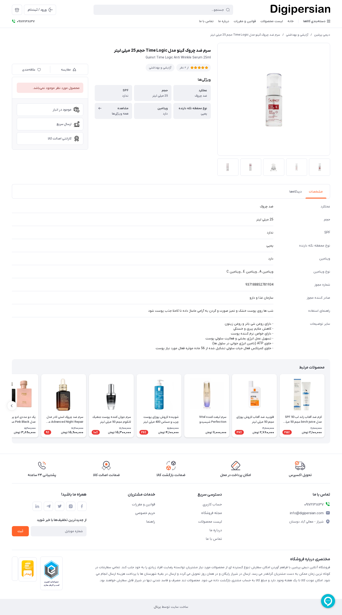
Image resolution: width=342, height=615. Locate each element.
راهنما (150, 521)
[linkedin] (37, 506)
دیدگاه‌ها (295, 191)
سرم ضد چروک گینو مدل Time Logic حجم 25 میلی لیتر (245, 35)
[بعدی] (12, 405)
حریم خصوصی (145, 513)
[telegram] (48, 506)
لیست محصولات (210, 521)
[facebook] (82, 506)
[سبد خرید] (17, 10)
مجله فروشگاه (211, 513)
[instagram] (70, 506)
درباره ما (215, 530)
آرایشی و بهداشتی (297, 35)
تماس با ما (214, 539)
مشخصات (316, 191)
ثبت (20, 531)
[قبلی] (330, 405)
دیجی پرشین (322, 35)
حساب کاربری (212, 504)
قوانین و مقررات (143, 504)
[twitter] (59, 506)
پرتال (157, 607)
